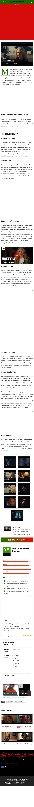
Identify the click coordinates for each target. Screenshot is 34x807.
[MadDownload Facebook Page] (2, 767)
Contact (21, 783)
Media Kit (23, 782)
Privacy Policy (16, 782)
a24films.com (16, 649)
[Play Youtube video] (17, 255)
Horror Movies (5, 704)
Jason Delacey (6, 63)
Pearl (18, 71)
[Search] (31, 2)
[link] (6, 686)
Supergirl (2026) (6, 726)
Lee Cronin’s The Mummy (24, 744)
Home (3, 44)
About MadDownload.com (11, 783)
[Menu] (2, 2)
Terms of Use (7, 782)
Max (21, 121)
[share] (15, 685)
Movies (8, 44)
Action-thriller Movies (19, 701)
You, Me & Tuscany (7, 744)
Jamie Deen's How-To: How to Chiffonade (10, 686)
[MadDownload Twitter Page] (5, 767)
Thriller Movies (22, 704)
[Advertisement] (17, 23)
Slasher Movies (13, 704)
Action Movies (9, 701)
